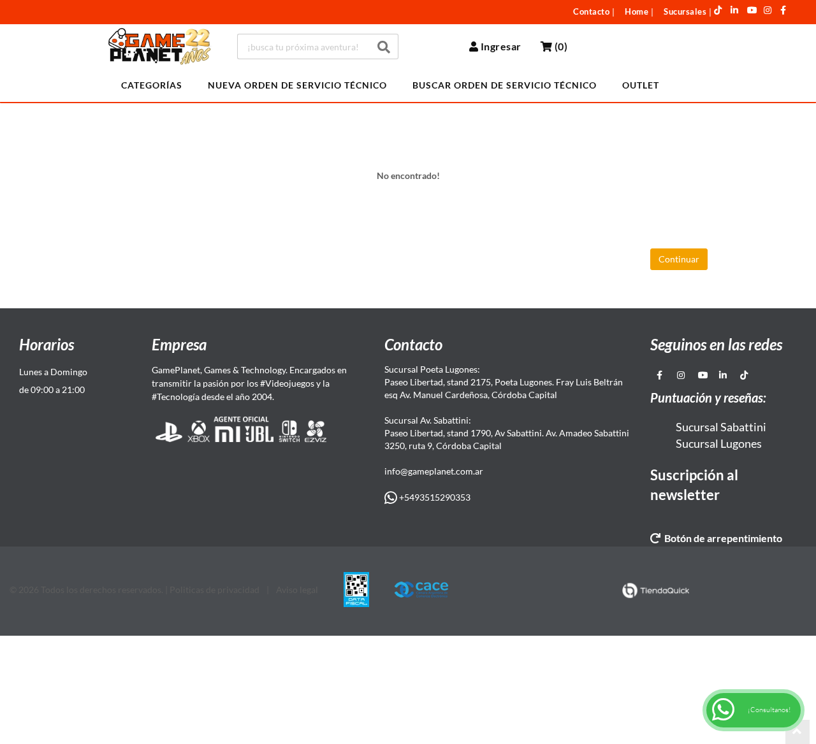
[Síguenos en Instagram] (768, 10)
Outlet (640, 85)
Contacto (591, 11)
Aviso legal (297, 589)
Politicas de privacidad (214, 589)
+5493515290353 (433, 497)
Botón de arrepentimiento (721, 538)
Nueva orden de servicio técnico (297, 85)
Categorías (151, 85)
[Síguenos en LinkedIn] (735, 10)
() (559, 46)
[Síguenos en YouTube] (752, 10)
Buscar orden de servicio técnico (504, 85)
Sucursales (685, 11)
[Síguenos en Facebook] (783, 10)
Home (636, 11)
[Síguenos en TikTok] (718, 10)
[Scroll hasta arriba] (797, 732)
